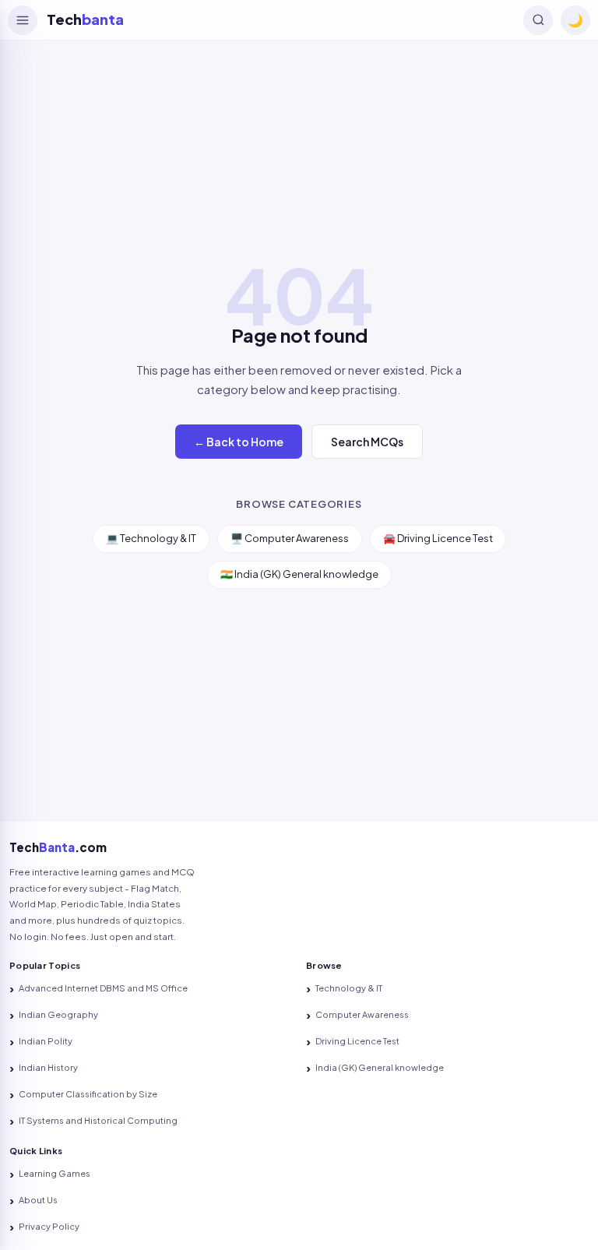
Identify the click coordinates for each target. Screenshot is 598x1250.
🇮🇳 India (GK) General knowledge (299, 574)
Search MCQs (367, 442)
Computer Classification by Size (88, 1094)
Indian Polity (45, 1041)
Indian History (48, 1067)
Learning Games (54, 1173)
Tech (85, 19)
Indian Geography (58, 1014)
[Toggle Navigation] (22, 20)
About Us (38, 1200)
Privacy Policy (49, 1226)
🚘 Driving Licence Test (438, 538)
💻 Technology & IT (151, 538)
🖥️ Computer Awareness (289, 538)
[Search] (538, 20)
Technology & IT (348, 988)
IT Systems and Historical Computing (98, 1120)
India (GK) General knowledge (379, 1067)
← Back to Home (238, 442)
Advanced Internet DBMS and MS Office (103, 988)
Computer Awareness (362, 1014)
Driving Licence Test (357, 1041)
